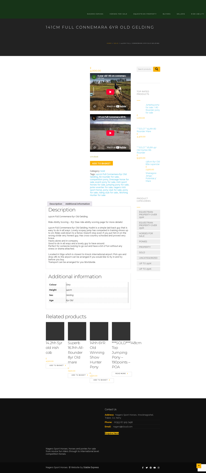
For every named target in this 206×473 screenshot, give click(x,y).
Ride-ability (197, 14)
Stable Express (91, 467)
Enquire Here (112, 433)
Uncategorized (148, 258)
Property (145, 247)
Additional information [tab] (77, 204)
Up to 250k (145, 263)
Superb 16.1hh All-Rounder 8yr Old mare (76, 352)
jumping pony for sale (117, 184)
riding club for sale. (108, 192)
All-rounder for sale (109, 177)
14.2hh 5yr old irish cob (54, 348)
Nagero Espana (95, 14)
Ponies (143, 241)
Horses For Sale (118, 14)
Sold (102, 171)
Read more (121, 373)
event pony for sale (105, 182)
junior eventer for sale (101, 187)
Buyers (167, 14)
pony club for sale (112, 190)
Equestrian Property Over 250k (148, 214)
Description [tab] (56, 204)
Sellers (181, 14)
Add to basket (101, 163)
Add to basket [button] (56, 365)
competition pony (99, 179)
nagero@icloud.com (122, 426)
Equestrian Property (145, 14)
